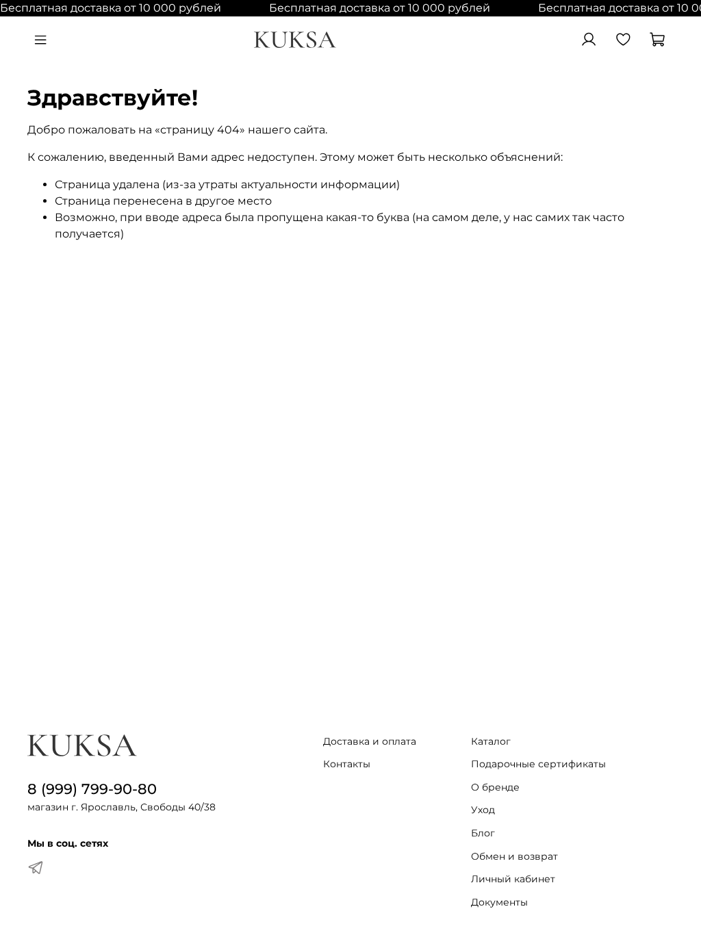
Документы (499, 902)
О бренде (495, 787)
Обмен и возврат (514, 856)
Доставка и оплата (369, 741)
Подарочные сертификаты (538, 764)
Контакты (346, 764)
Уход (483, 810)
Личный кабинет (513, 879)
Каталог (491, 741)
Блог (483, 833)
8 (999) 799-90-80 (92, 788)
